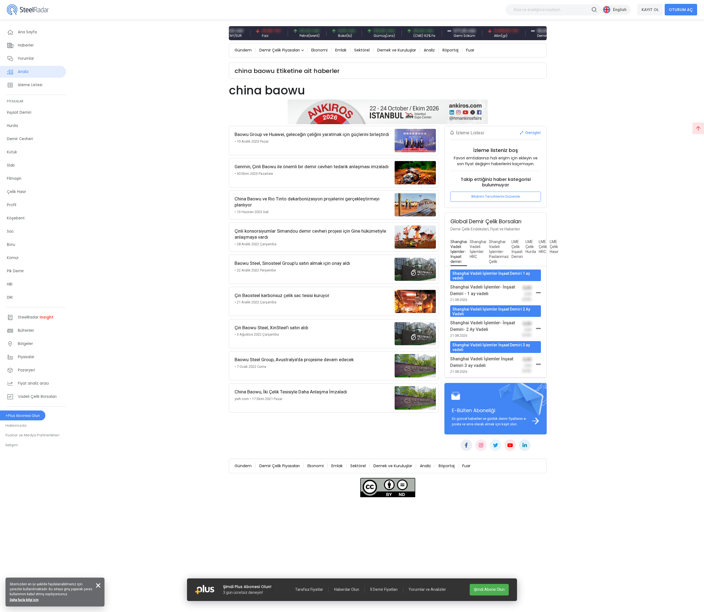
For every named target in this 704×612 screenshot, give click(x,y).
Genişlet (532, 132)
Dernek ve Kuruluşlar (396, 50)
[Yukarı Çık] (698, 128)
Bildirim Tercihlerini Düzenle (495, 196)
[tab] (458, 252)
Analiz (429, 50)
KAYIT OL (650, 9)
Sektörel (362, 50)
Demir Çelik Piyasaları (279, 50)
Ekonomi (319, 50)
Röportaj (450, 50)
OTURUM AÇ (681, 9)
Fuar (470, 50)
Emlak (340, 50)
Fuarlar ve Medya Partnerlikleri (32, 435)
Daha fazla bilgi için (24, 600)
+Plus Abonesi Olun (23, 415)
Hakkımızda (16, 425)
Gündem (243, 50)
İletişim (12, 445)
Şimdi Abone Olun (489, 589)
